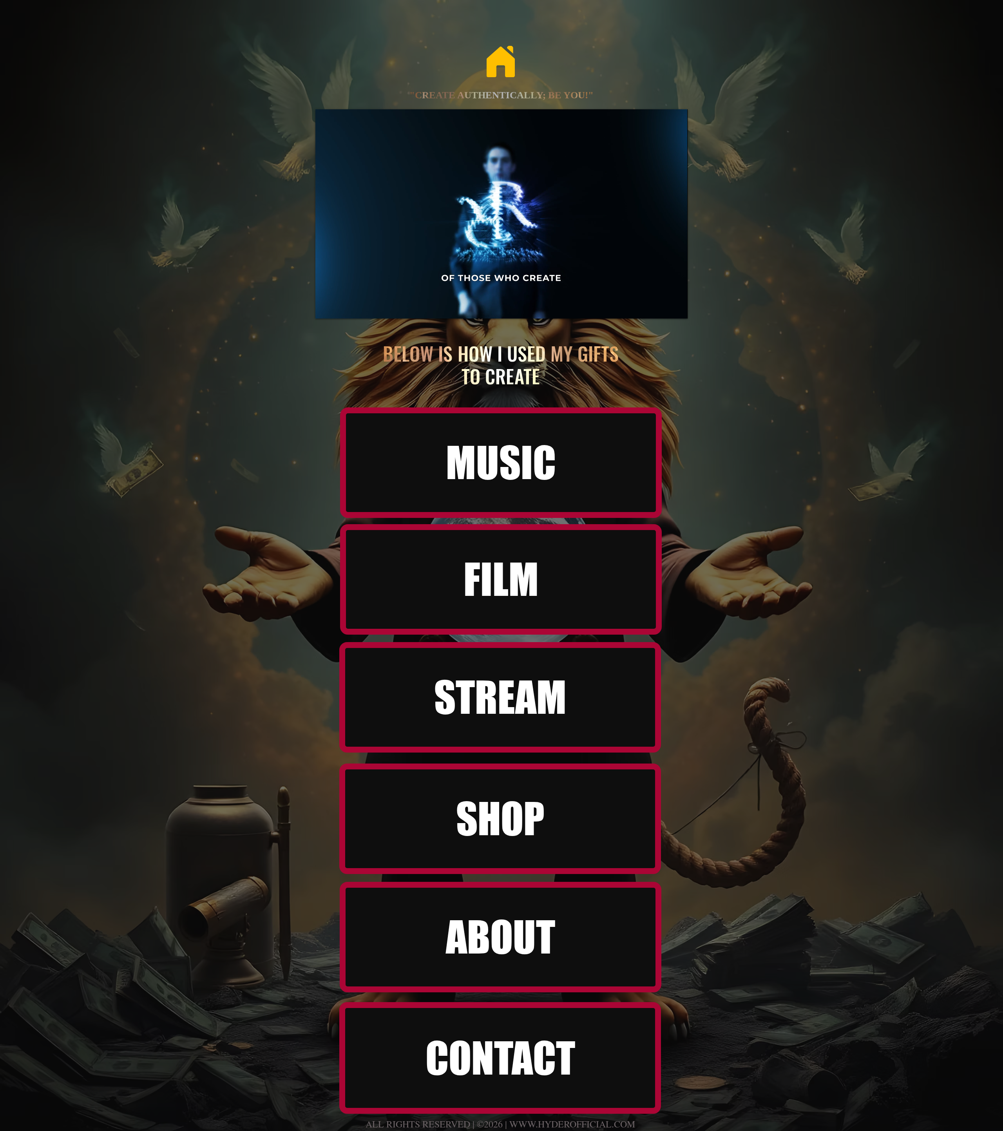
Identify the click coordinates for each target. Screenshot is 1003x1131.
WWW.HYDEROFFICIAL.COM (572, 1124)
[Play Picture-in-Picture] (664, 308)
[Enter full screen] (677, 308)
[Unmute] (339, 308)
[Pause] (325, 308)
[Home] (500, 61)
